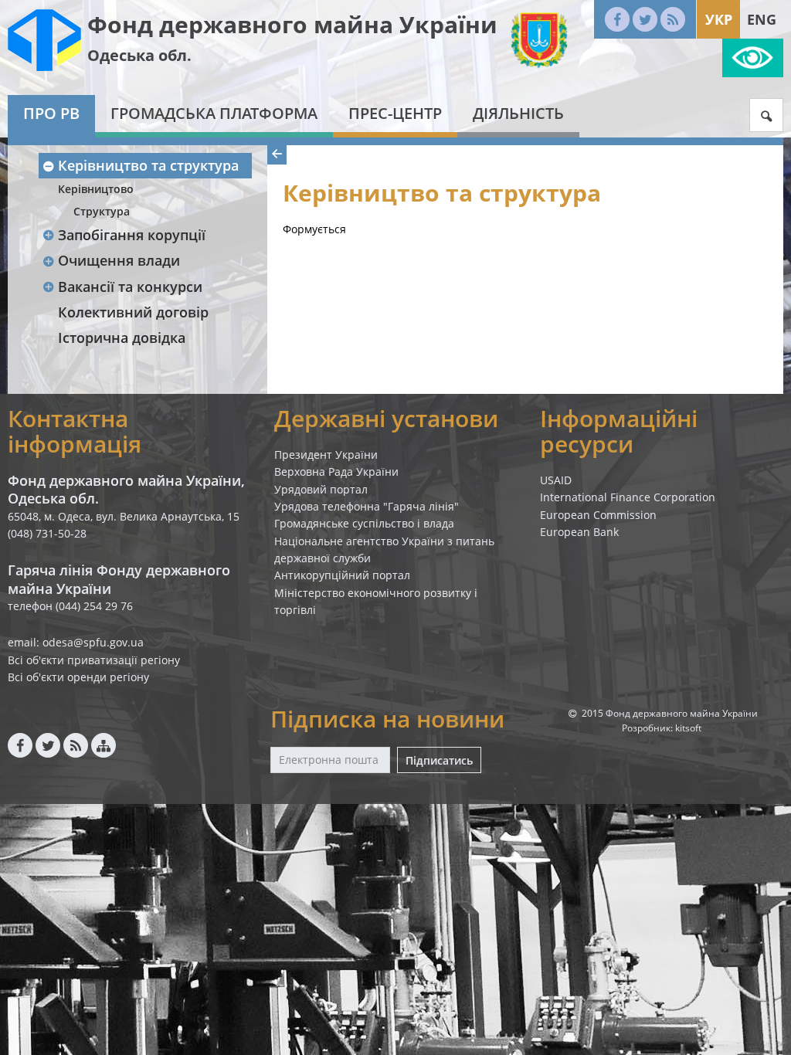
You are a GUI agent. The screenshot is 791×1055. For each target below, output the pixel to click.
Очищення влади (119, 260)
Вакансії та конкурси (130, 286)
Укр (718, 19)
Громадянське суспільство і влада (364, 523)
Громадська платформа (213, 113)
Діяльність (518, 113)
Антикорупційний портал (342, 575)
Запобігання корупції (131, 235)
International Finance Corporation (627, 497)
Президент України (326, 454)
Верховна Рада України (336, 471)
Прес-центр (395, 113)
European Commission (598, 514)
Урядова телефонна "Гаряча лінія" (366, 506)
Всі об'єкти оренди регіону (78, 677)
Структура (101, 211)
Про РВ (51, 113)
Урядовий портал (321, 489)
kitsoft (688, 727)
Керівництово (96, 188)
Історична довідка (121, 337)
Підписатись (439, 760)
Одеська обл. (139, 55)
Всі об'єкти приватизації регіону (94, 660)
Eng (761, 19)
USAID (556, 480)
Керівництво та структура (148, 165)
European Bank (579, 531)
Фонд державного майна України (292, 24)
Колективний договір (133, 312)
